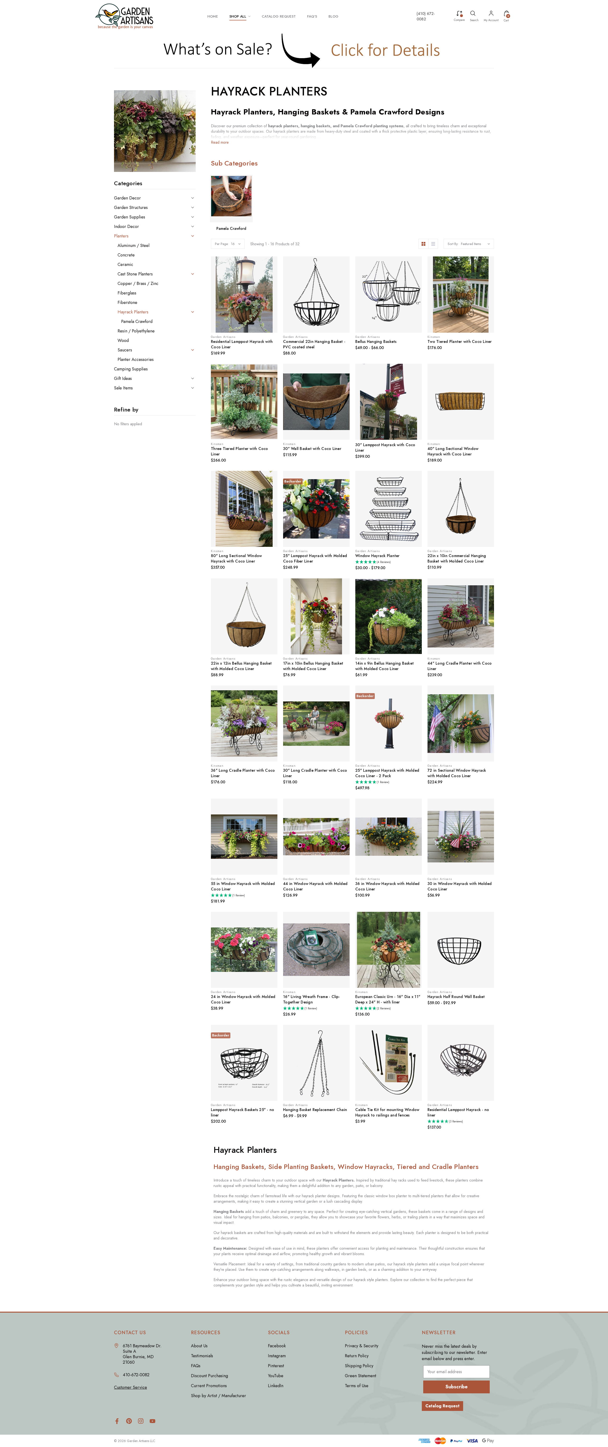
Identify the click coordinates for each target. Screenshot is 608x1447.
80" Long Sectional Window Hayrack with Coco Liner (236, 558)
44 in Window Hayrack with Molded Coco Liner (315, 886)
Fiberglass (127, 293)
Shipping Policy (359, 1366)
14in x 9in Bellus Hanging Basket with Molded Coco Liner (384, 666)
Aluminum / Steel (133, 245)
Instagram (277, 1356)
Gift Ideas (123, 378)
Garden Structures (131, 207)
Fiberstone (127, 302)
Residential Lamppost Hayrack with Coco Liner (242, 344)
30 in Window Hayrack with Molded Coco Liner (460, 886)
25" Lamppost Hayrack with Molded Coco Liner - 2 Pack (387, 773)
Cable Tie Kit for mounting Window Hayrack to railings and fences (387, 1112)
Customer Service (130, 1387)
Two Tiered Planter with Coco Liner (460, 341)
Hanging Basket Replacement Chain (315, 1109)
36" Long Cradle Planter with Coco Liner (243, 773)
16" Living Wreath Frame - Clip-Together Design (311, 999)
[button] (304, 50)
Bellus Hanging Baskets (376, 341)
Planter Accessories (136, 359)
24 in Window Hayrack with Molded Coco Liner (243, 999)
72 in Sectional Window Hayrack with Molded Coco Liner (457, 773)
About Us (199, 1346)
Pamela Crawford (136, 321)
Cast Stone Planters (135, 274)
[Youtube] (153, 1421)
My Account (491, 20)
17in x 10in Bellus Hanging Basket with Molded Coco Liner (313, 666)
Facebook (277, 1346)
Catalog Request (442, 1406)
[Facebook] (117, 1421)
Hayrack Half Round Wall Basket (456, 996)
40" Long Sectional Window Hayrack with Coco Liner (453, 451)
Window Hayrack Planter (377, 555)
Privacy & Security (361, 1346)
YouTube (275, 1376)
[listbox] (475, 244)
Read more (220, 142)
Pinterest (276, 1366)
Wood (123, 340)
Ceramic (125, 264)
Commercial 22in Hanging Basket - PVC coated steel (314, 344)
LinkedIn (275, 1386)
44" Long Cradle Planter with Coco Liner (460, 666)
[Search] (473, 14)
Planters (121, 236)
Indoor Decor (126, 226)
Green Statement (360, 1376)
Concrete (126, 255)
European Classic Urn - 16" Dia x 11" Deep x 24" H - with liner (387, 999)
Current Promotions (209, 1386)
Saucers (125, 350)
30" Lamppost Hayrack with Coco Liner (385, 447)
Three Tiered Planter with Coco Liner (239, 451)
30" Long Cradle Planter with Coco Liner (315, 773)
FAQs (195, 1366)
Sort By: (453, 243)
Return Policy (357, 1356)
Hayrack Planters (133, 312)
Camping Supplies (131, 369)
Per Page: (221, 243)
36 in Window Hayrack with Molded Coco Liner (387, 886)
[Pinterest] (129, 1421)
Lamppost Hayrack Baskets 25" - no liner (242, 1112)
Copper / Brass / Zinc (138, 283)
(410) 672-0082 (426, 16)
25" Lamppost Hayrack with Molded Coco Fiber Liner (315, 558)
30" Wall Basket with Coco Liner (312, 448)
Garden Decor (127, 198)
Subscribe (456, 1386)
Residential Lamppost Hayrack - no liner (458, 1112)
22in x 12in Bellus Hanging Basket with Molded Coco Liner (241, 666)
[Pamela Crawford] (231, 198)
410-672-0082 (136, 1375)
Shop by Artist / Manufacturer (218, 1396)
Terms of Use (356, 1386)
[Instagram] (141, 1421)
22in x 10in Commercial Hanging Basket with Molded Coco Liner (457, 558)
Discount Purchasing (209, 1376)
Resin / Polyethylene (136, 331)
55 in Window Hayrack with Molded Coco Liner (243, 886)
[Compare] (459, 14)
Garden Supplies (129, 217)
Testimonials (202, 1356)
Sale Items (123, 388)
